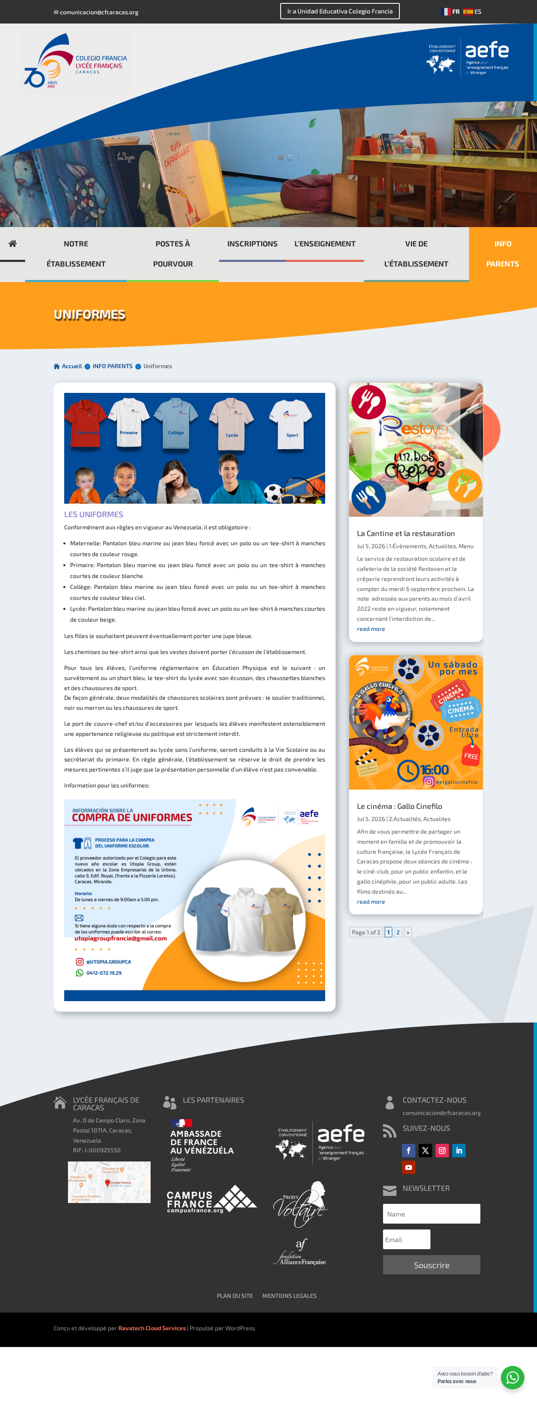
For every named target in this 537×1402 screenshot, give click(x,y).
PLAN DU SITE (235, 1295)
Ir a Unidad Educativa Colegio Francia (340, 11)
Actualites (442, 545)
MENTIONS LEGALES (289, 1295)
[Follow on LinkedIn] (459, 1150)
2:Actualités (405, 818)
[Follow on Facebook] (408, 1150)
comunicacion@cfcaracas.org (99, 12)
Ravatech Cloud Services (152, 1327)
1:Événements (407, 545)
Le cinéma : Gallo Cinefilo (399, 806)
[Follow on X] (425, 1150)
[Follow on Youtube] (408, 1167)
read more (371, 628)
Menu (466, 545)
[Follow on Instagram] (442, 1150)
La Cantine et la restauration (406, 533)
